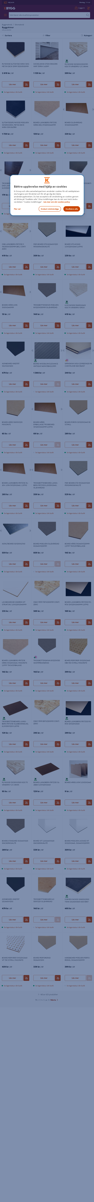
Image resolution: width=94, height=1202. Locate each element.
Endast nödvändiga (50, 209)
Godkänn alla (72, 209)
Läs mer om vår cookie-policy (56, 202)
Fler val (17, 209)
